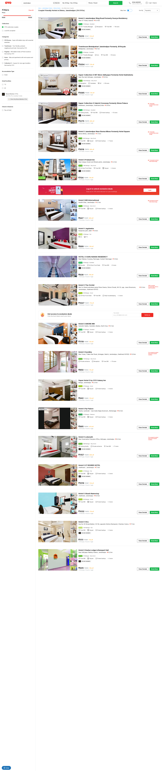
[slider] (3, 16)
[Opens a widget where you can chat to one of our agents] (6, 768)
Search (115, 3)
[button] (31, 10)
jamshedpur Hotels (47, 8)
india (39, 8)
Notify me (147, 315)
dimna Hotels (57, 8)
